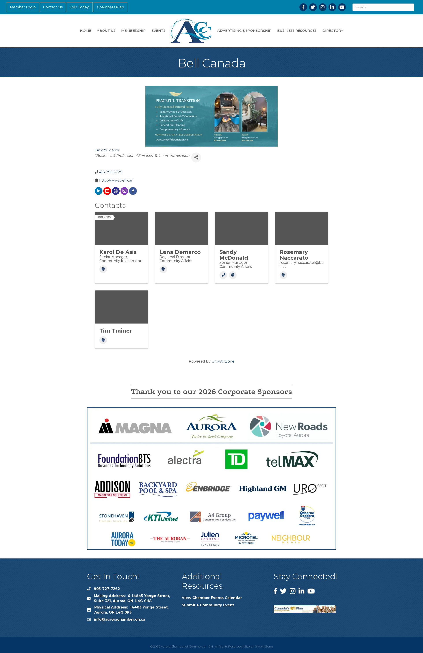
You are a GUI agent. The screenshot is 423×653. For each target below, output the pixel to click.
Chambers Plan (110, 7)
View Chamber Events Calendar (212, 598)
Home (85, 30)
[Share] (196, 157)
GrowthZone (223, 361)
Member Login (23, 7)
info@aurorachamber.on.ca (119, 619)
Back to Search (107, 150)
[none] (116, 191)
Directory (332, 30)
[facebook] (133, 191)
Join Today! (79, 7)
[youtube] (107, 191)
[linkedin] (98, 191)
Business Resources (297, 30)
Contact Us (53, 7)
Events (158, 30)
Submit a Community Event (208, 605)
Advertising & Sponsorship (244, 30)
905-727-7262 (107, 589)
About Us (106, 30)
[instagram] (124, 191)
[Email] (103, 269)
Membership (133, 30)
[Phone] (223, 275)
